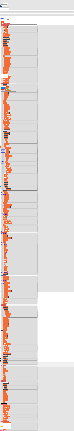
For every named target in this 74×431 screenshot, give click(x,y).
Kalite (1, 121)
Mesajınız (1, 5)
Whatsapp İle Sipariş (4, 74)
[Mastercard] (2, 366)
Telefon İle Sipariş (4, 76)
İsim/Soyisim (1, 3)
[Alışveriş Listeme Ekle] (1, 155)
